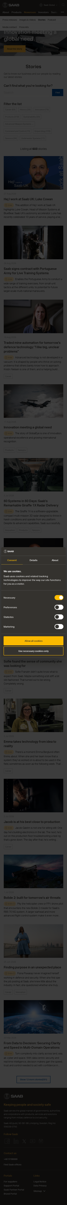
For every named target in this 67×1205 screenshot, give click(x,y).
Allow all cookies (34, 640)
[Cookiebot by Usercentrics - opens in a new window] (49, 551)
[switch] (59, 607)
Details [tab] (33, 560)
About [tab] (55, 560)
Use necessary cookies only (33, 651)
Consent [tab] (12, 560)
